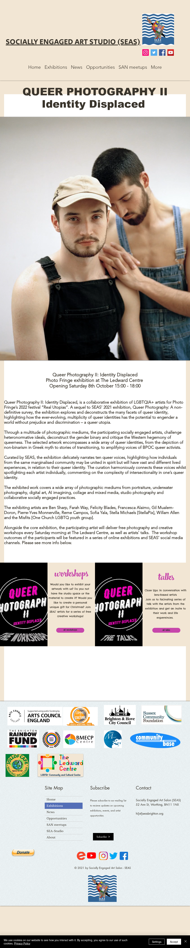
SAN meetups (56, 824)
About (51, 837)
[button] (56, 67)
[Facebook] (162, 52)
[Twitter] (154, 52)
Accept (174, 942)
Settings (156, 942)
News (51, 812)
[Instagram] (145, 52)
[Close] (185, 941)
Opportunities (57, 818)
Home (51, 799)
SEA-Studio (55, 831)
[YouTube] (170, 52)
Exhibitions (55, 806)
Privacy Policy (22, 943)
